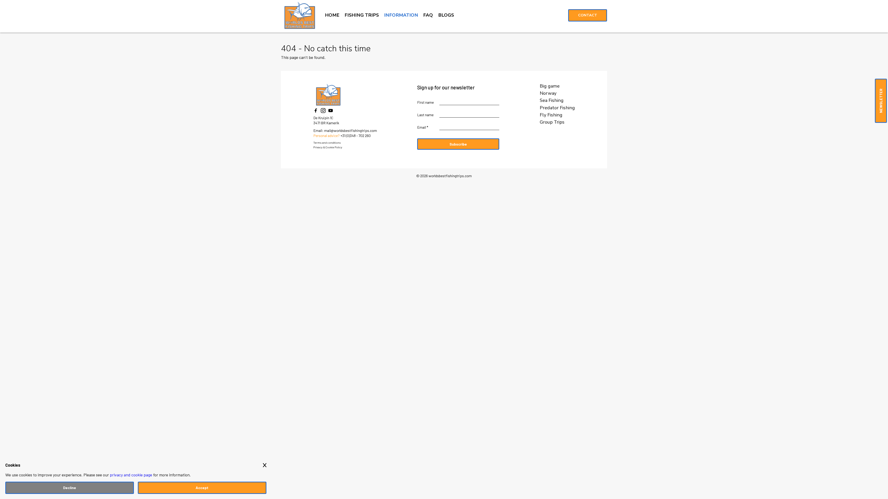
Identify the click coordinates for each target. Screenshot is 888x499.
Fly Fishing (551, 115)
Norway (548, 93)
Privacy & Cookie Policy (327, 147)
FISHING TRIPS (362, 15)
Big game (550, 86)
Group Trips (552, 122)
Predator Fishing (557, 108)
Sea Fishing (552, 100)
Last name (425, 115)
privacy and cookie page (131, 474)
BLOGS (446, 15)
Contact (587, 15)
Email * (422, 127)
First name (425, 102)
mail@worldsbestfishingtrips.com (350, 130)
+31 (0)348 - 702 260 (355, 135)
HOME (332, 15)
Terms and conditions (327, 142)
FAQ (428, 15)
